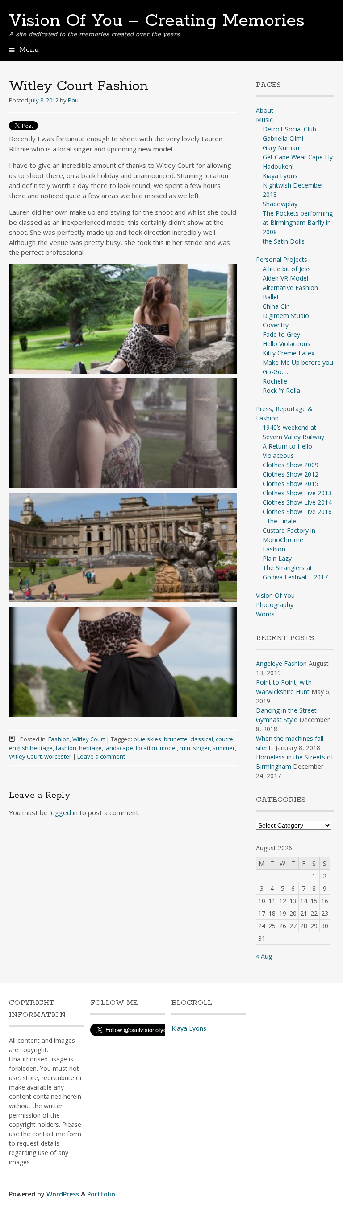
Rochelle (275, 381)
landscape (119, 748)
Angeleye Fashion (281, 663)
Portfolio (101, 1194)
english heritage (31, 748)
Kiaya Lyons (280, 175)
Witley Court (88, 739)
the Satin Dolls (284, 241)
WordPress (62, 1194)
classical (201, 739)
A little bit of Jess (287, 269)
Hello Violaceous (286, 343)
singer (201, 748)
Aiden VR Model (285, 278)
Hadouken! (278, 166)
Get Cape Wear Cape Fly (298, 157)
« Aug (264, 956)
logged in (64, 812)
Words (265, 614)
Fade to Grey (281, 334)
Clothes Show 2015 (290, 483)
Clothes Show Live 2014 (297, 502)
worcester (57, 756)
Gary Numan (281, 147)
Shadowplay (280, 204)
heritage (90, 748)
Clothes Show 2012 (290, 474)
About (264, 110)
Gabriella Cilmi (283, 138)
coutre (224, 739)
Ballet (271, 297)
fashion (65, 748)
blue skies (147, 739)
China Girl (276, 306)
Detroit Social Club (289, 129)
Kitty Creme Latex (288, 353)
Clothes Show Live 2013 (297, 493)
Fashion (59, 739)
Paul (74, 100)
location (146, 748)
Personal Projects (281, 259)
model (168, 748)
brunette (176, 739)
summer (224, 748)
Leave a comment (101, 756)
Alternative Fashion (290, 287)
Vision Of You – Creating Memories (157, 21)
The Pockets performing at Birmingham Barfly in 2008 (298, 222)
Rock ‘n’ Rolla (281, 390)
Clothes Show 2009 (290, 465)
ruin (185, 748)
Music (264, 119)
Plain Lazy (277, 558)
